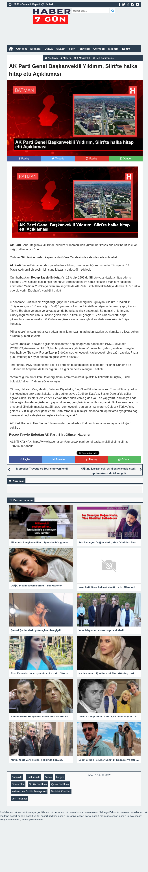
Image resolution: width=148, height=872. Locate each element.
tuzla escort (123, 812)
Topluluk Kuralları (61, 791)
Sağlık (23, 55)
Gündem (21, 48)
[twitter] (123, 4)
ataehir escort (139, 812)
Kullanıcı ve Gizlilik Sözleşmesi (29, 791)
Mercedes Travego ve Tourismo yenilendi (42, 468)
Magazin (113, 48)
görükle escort (45, 812)
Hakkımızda (33, 776)
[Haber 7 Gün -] (51, 16)
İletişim (60, 776)
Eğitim (126, 48)
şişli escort (13, 819)
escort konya (126, 815)
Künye (48, 776)
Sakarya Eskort (108, 812)
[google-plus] (128, 4)
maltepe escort (8, 815)
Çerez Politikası (60, 784)
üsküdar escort (8, 812)
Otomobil (99, 48)
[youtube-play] (137, 4)
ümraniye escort (75, 815)
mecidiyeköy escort (32, 819)
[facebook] (119, 4)
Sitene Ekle (18, 784)
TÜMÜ (34, 55)
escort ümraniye (27, 812)
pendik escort (25, 815)
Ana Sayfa (53, 58)
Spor (72, 48)
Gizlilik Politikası (38, 784)
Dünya (49, 48)
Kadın (12, 55)
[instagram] (132, 4)
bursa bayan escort (88, 812)
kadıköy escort (57, 815)
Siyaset (60, 48)
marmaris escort (109, 815)
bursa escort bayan (65, 812)
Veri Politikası (19, 798)
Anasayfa (17, 776)
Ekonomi (35, 48)
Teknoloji (84, 48)
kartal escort (41, 815)
